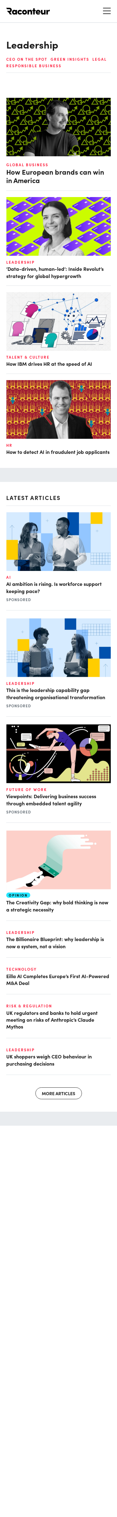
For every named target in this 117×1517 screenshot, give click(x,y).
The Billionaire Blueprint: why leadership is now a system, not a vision (55, 942)
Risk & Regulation (29, 1005)
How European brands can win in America (55, 176)
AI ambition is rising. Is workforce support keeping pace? (54, 587)
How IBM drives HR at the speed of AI (49, 363)
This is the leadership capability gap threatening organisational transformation (55, 693)
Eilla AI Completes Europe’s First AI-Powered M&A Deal (57, 979)
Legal (99, 59)
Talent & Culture (28, 357)
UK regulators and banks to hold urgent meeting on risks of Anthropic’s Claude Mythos (52, 1019)
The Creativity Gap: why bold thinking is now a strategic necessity (57, 905)
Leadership (20, 262)
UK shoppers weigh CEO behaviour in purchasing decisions (49, 1060)
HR (9, 445)
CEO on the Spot (26, 59)
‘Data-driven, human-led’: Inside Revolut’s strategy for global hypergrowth (55, 272)
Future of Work (26, 789)
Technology (21, 969)
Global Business (27, 164)
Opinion (18, 895)
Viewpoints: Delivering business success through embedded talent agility (51, 799)
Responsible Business (33, 65)
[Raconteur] (28, 11)
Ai (8, 577)
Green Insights (70, 59)
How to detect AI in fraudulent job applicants (58, 451)
